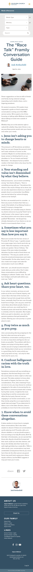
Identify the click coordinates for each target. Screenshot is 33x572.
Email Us (16, 513)
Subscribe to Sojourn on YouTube (20, 545)
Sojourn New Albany (9, 525)
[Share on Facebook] (18, 472)
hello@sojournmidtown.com (16, 557)
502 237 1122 (16, 559)
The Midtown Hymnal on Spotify (12, 536)
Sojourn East (7, 521)
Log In (27, 565)
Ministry (9, 23)
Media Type (10, 17)
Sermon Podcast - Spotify (10, 535)
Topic (8, 28)
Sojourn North (7, 526)
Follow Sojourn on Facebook (13, 545)
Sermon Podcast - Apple (10, 533)
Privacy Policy (22, 570)
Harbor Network (8, 538)
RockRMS (18, 570)
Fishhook (13, 570)
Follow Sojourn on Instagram (16, 545)
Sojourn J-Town (8, 523)
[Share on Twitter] (24, 472)
